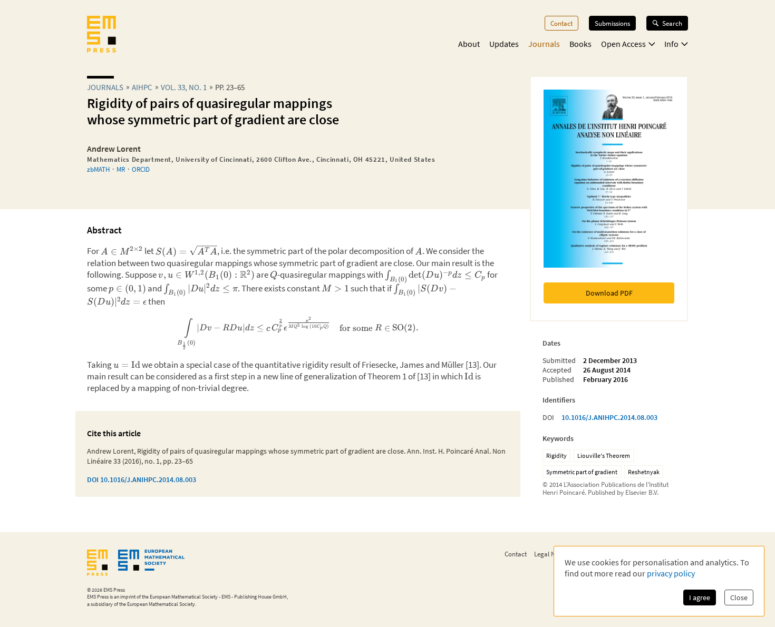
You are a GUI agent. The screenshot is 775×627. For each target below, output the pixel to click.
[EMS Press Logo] (101, 35)
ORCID (141, 169)
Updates (504, 43)
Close (739, 597)
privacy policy (671, 573)
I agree (699, 597)
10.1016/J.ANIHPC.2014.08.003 (609, 417)
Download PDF (609, 293)
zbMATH (98, 169)
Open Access (623, 43)
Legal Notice (551, 554)
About (469, 43)
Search (672, 23)
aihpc (142, 87)
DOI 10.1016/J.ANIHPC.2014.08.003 (141, 479)
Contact (561, 23)
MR (121, 169)
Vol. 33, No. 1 (184, 87)
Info (671, 43)
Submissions (612, 23)
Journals (544, 43)
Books (580, 43)
